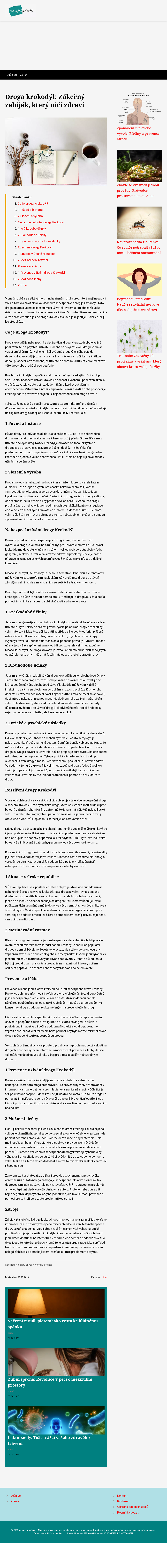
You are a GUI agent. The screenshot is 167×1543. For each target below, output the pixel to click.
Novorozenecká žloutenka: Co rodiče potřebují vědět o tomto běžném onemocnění (139, 247)
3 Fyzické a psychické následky (39, 241)
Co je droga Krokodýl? (33, 203)
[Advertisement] (83, 45)
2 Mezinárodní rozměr (33, 260)
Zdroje (22, 285)
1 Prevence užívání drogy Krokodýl (41, 272)
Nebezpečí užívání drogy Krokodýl (41, 222)
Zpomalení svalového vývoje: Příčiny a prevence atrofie (138, 133)
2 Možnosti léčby (29, 279)
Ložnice (12, 74)
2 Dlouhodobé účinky (32, 235)
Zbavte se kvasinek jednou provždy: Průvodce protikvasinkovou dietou (138, 190)
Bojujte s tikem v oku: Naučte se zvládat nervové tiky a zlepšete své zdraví (138, 304)
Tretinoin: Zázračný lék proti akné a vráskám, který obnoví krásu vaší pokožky (139, 361)
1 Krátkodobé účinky (32, 228)
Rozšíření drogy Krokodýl (35, 247)
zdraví (104, 1277)
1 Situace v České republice (36, 254)
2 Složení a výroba (30, 216)
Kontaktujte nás (43, 1264)
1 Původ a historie (30, 210)
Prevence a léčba (29, 266)
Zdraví (24, 74)
